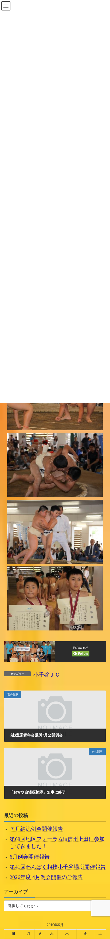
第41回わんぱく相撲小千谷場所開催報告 (58, 867)
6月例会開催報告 (30, 856)
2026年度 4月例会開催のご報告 (46, 877)
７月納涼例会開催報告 (36, 829)
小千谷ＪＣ (46, 675)
